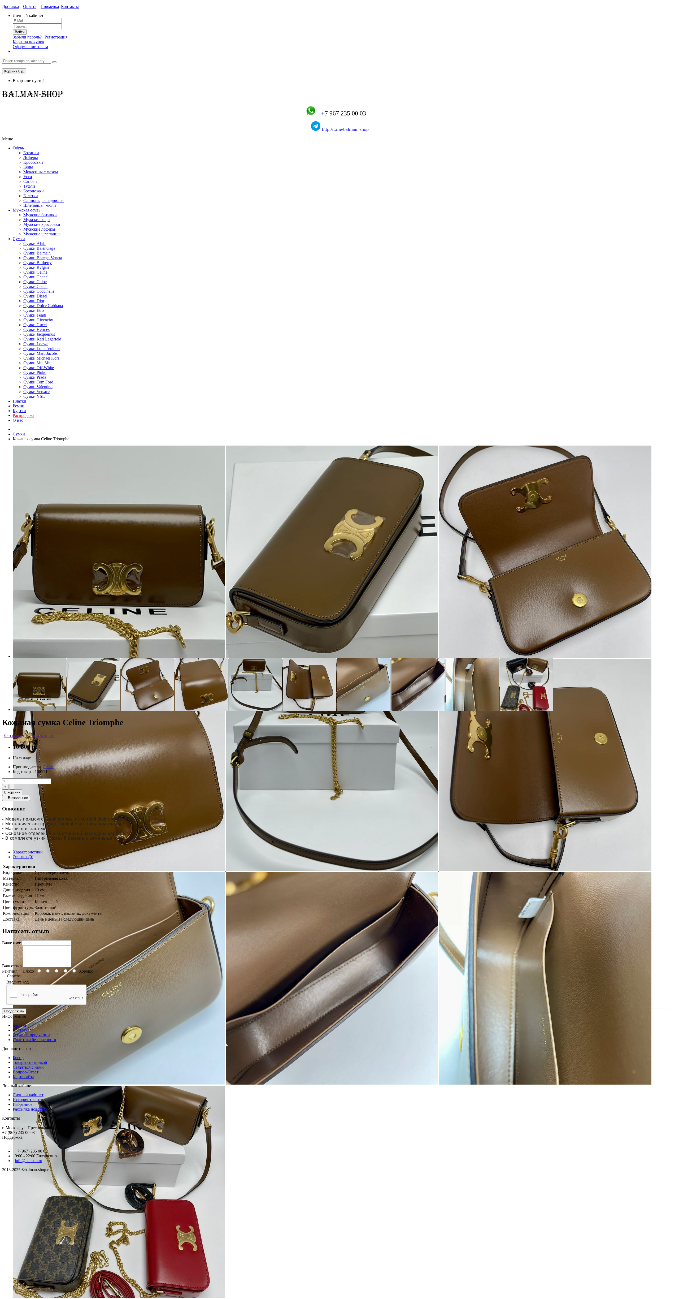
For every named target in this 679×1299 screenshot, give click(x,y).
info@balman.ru (28, 1160)
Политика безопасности (34, 1039)
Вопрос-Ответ (25, 1072)
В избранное (17, 798)
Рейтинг (9, 971)
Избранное (22, 1104)
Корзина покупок (28, 42)
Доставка (10, 6)
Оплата (29, 6)
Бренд (18, 1057)
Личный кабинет (28, 1095)
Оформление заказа (30, 46)
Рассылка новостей (30, 1109)
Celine (48, 767)
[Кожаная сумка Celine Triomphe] (119, 656)
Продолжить (14, 1011)
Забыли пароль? (27, 37)
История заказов (27, 1099)
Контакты (70, 6)
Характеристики (28, 852)
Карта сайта (23, 1076)
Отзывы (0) (23, 857)
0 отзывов (13, 735)
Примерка (50, 6)
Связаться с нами (28, 1067)
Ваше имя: (11, 942)
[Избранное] (3, 66)
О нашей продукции (31, 1035)
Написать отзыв (39, 735)
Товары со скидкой (30, 1062)
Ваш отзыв (12, 966)
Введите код (17, 982)
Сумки (19, 434)
